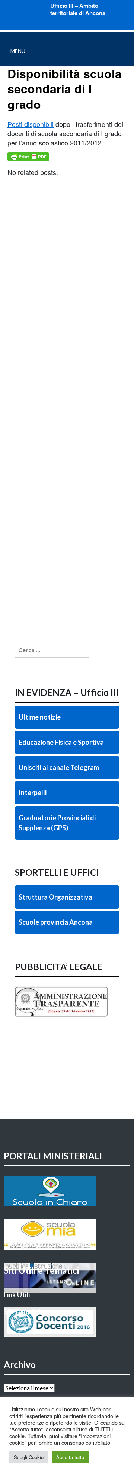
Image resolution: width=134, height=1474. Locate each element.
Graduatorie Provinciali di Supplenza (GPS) (57, 823)
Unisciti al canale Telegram (59, 767)
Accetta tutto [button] (70, 1457)
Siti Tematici (22, 1311)
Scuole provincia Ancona (56, 922)
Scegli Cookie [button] (29, 1457)
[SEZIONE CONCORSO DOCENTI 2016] (67, 1322)
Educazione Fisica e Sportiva (61, 742)
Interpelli (33, 792)
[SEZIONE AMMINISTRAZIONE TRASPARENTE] (67, 1017)
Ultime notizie (40, 717)
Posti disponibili (30, 124)
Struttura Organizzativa (55, 897)
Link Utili (17, 1295)
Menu (17, 51)
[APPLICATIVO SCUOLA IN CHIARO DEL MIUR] (67, 1191)
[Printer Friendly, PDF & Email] (28, 156)
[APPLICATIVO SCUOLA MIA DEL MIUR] (67, 1234)
